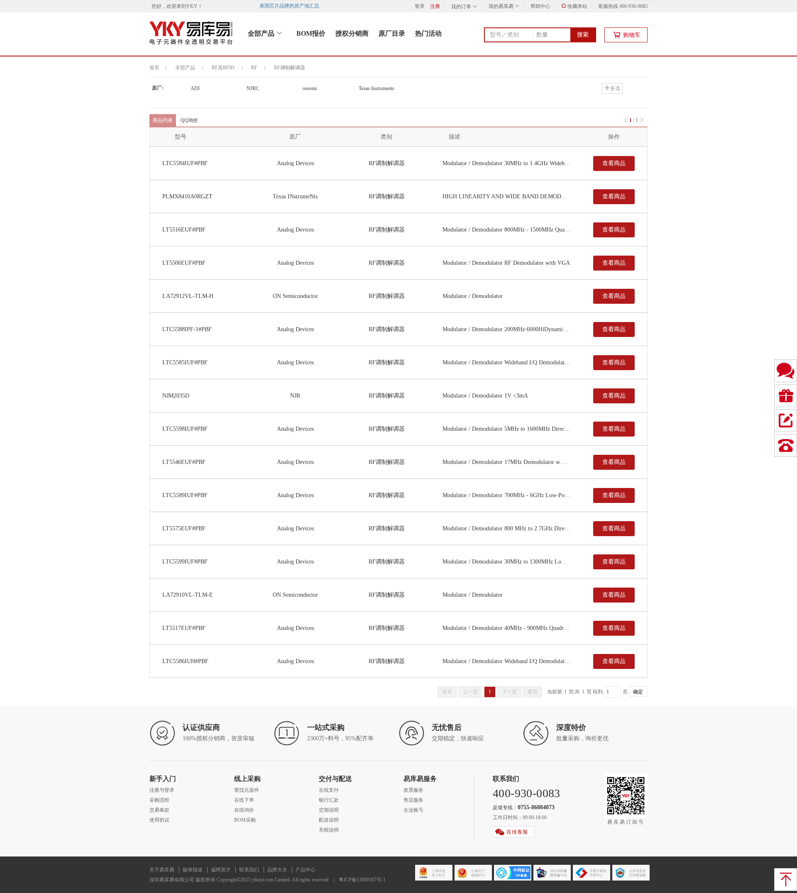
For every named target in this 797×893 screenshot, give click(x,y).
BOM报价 (310, 33)
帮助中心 (540, 6)
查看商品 (614, 163)
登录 (420, 6)
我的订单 (461, 7)
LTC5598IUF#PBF (185, 429)
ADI (195, 88)
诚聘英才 (221, 870)
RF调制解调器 (289, 68)
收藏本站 (576, 6)
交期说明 (329, 810)
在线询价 (244, 810)
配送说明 (329, 820)
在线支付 (329, 790)
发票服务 (413, 790)
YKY (192, 6)
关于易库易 (161, 870)
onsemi (310, 88)
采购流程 (159, 800)
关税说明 (329, 830)
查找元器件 (246, 790)
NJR (295, 396)
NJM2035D (175, 396)
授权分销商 (352, 33)
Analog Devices (295, 163)
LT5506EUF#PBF (183, 263)
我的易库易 (502, 6)
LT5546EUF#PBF (183, 462)
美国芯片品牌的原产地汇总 (294, 6)
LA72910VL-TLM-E (187, 595)
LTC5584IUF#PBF (185, 163)
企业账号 (413, 810)
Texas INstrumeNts (295, 196)
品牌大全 (277, 870)
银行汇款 (329, 800)
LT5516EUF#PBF (183, 230)
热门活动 (428, 33)
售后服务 (413, 800)
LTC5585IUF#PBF (185, 362)
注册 (435, 6)
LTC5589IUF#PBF (185, 495)
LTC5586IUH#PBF (185, 661)
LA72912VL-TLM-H (187, 296)
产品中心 (305, 870)
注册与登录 (161, 790)
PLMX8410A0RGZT (187, 196)
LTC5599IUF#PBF (185, 562)
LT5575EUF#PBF (183, 528)
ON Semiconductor (295, 296)
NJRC (253, 88)
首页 (154, 68)
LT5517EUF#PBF (183, 628)
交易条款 (159, 810)
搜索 (583, 35)
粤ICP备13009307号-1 (362, 880)
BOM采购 (245, 820)
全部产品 (262, 33)
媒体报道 (193, 870)
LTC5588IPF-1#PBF (187, 329)
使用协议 (159, 820)
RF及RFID (223, 68)
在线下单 (244, 800)
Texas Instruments (376, 88)
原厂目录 (392, 33)
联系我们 (249, 870)
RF (254, 68)
